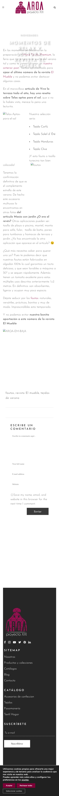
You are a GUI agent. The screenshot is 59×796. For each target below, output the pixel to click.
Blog (7, 674)
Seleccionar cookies (14, 791)
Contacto (9, 680)
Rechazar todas (26, 785)
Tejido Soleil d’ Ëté (44, 134)
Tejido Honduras (43, 141)
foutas (34, 298)
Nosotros (9, 657)
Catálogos (10, 668)
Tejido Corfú (40, 126)
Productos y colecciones (18, 662)
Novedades (29, 35)
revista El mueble (27, 393)
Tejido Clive (40, 149)
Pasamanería (12, 708)
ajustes (25, 780)
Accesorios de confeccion (19, 696)
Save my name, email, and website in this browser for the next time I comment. (28, 499)
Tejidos (8, 702)
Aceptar (9, 785)
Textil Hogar (11, 714)
